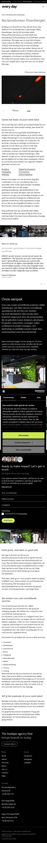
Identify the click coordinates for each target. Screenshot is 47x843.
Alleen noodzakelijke (23, 450)
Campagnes (6, 172)
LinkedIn (27, 762)
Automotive (8, 648)
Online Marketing (25, 174)
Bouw (5, 652)
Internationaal (8, 658)
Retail (5, 661)
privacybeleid (23, 514)
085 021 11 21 (7, 487)
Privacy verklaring (22, 834)
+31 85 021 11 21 (8, 794)
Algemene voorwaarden (9, 834)
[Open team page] (20, 459)
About (4, 759)
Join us (4, 769)
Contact (5, 772)
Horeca (6, 668)
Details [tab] (23, 397)
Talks (3, 776)
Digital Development (27, 169)
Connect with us (9, 744)
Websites (5, 174)
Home (3, 15)
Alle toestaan (24, 435)
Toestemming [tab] (8, 397)
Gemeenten (8, 645)
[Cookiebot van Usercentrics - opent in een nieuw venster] (34, 391)
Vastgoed (7, 655)
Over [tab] (38, 397)
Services (5, 762)
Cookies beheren (7, 836)
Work (4, 756)
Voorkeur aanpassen (22, 442)
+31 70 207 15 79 (8, 807)
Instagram (28, 759)
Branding (5, 169)
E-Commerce (24, 172)
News (4, 766)
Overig (6, 671)
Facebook (28, 756)
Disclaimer (32, 834)
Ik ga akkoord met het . (16, 514)
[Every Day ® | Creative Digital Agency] (9, 7)
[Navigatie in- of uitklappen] (43, 6)
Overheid (7, 642)
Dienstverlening (9, 664)
